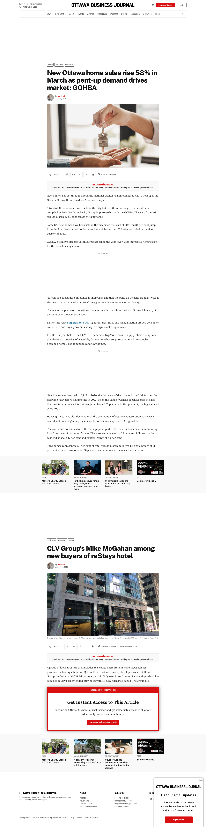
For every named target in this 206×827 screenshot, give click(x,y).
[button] (183, 14)
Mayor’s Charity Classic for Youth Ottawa (54, 482)
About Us (83, 798)
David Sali (61, 96)
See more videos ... (147, 481)
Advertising (84, 801)
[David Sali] (51, 97)
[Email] (73, 174)
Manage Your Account (123, 801)
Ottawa (50, 65)
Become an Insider (121, 798)
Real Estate (59, 65)
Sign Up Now (178, 819)
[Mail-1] (151, 799)
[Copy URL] (67, 174)
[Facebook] (80, 174)
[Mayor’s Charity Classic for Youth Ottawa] (55, 467)
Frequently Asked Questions (125, 804)
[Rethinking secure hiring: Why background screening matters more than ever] (87, 467)
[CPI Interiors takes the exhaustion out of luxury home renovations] (119, 467)
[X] (86, 174)
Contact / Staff (86, 804)
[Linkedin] (92, 174)
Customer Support (121, 807)
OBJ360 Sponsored (81, 477)
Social (44, 477)
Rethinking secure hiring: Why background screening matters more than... (86, 485)
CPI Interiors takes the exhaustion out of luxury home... (117, 484)
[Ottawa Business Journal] (103, 5)
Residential (69, 65)
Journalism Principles (88, 807)
